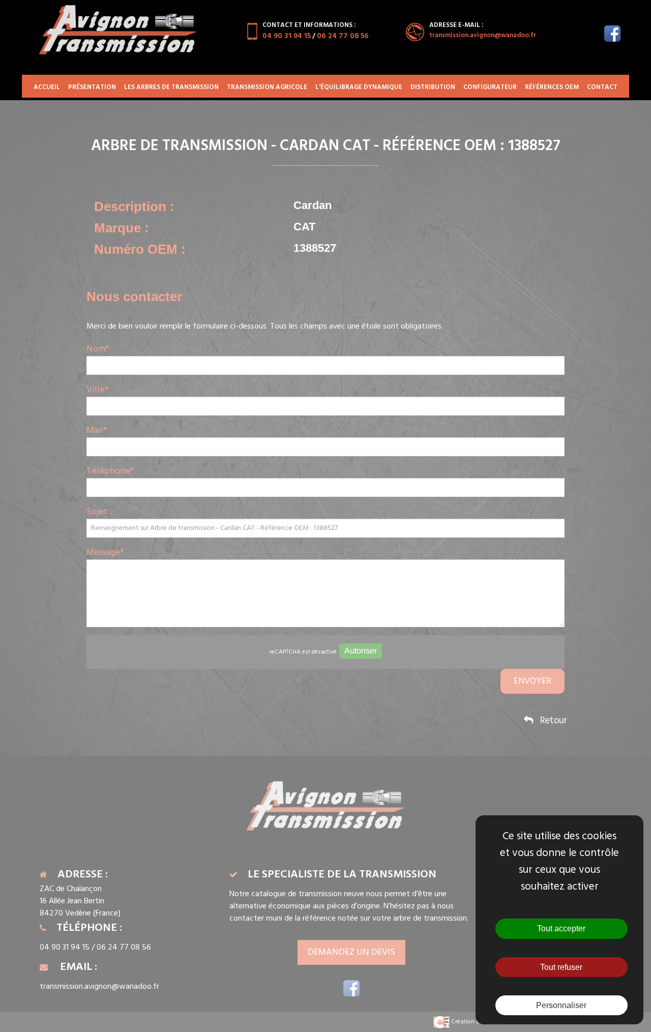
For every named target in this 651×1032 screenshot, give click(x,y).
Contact (602, 87)
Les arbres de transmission (171, 87)
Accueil (47, 87)
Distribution (432, 87)
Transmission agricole (267, 87)
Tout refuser (561, 967)
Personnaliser (561, 1005)
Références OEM (552, 87)
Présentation (92, 87)
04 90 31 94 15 (286, 36)
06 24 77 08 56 (343, 36)
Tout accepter (561, 928)
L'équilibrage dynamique (358, 87)
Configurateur (490, 87)
